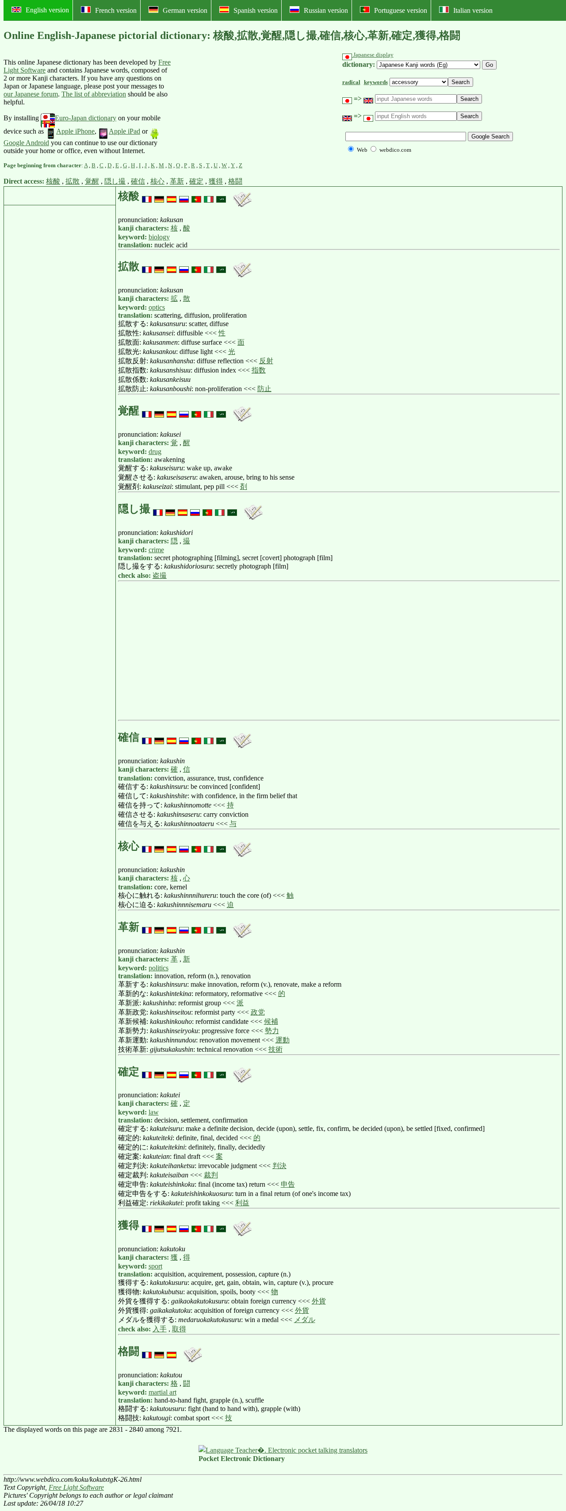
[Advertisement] (237, 106)
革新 (177, 181)
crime (156, 550)
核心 (157, 181)
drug (155, 451)
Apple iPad (124, 131)
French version (116, 10)
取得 (179, 1329)
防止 (264, 388)
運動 (282, 1040)
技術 (275, 1049)
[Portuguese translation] (196, 196)
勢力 (272, 1030)
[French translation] (147, 196)
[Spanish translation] (171, 196)
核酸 (53, 181)
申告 (288, 1184)
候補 (271, 1021)
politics (158, 968)
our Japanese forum (31, 94)
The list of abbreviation (93, 94)
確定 (196, 181)
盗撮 (160, 575)
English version (47, 10)
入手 (160, 1329)
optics (157, 307)
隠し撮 (115, 181)
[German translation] (159, 196)
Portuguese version (400, 10)
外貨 (319, 1301)
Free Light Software (76, 1487)
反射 (266, 361)
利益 (242, 1203)
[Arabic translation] (221, 196)
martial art (162, 1392)
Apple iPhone (75, 131)
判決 (279, 1165)
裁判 (211, 1175)
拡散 (72, 181)
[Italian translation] (209, 196)
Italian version (473, 10)
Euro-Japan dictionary (85, 118)
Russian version (326, 10)
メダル (304, 1319)
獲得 (216, 181)
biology (159, 237)
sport (155, 1266)
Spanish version (255, 10)
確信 (138, 181)
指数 (259, 370)
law (154, 1112)
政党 (258, 1012)
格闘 (235, 181)
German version (185, 10)
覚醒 (92, 181)
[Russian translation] (184, 196)
